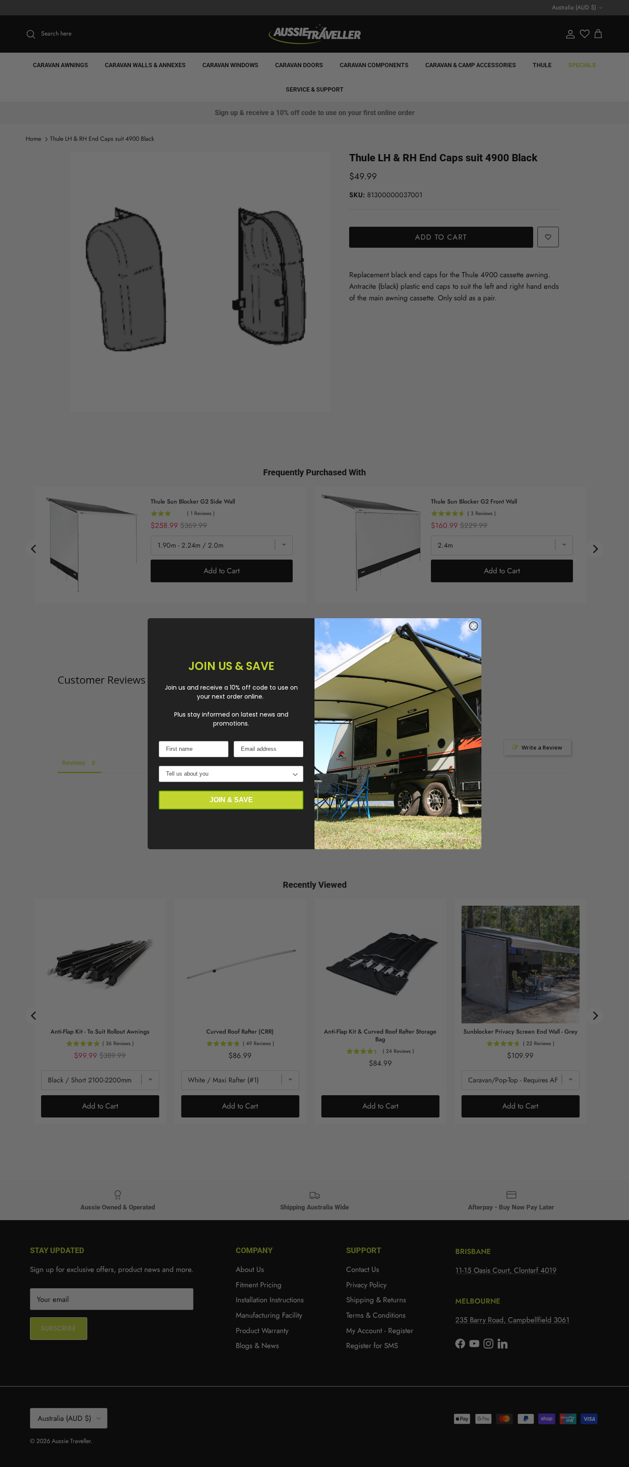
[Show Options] (295, 774)
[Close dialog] (473, 626)
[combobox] (228, 774)
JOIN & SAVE (231, 799)
